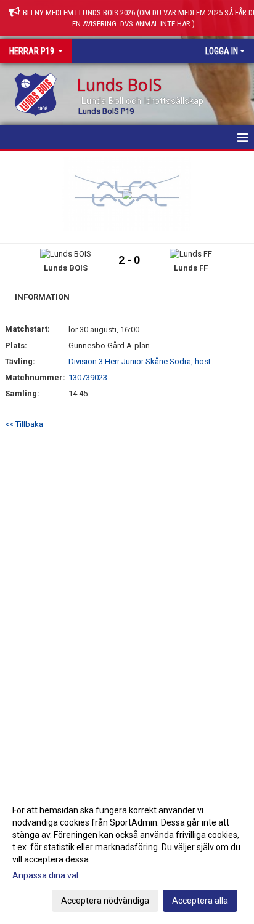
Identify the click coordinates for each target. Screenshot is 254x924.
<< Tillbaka (24, 424)
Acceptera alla (200, 901)
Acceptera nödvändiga (105, 901)
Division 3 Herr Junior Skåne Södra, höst (139, 361)
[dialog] (127, 855)
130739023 (87, 377)
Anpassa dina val (45, 875)
